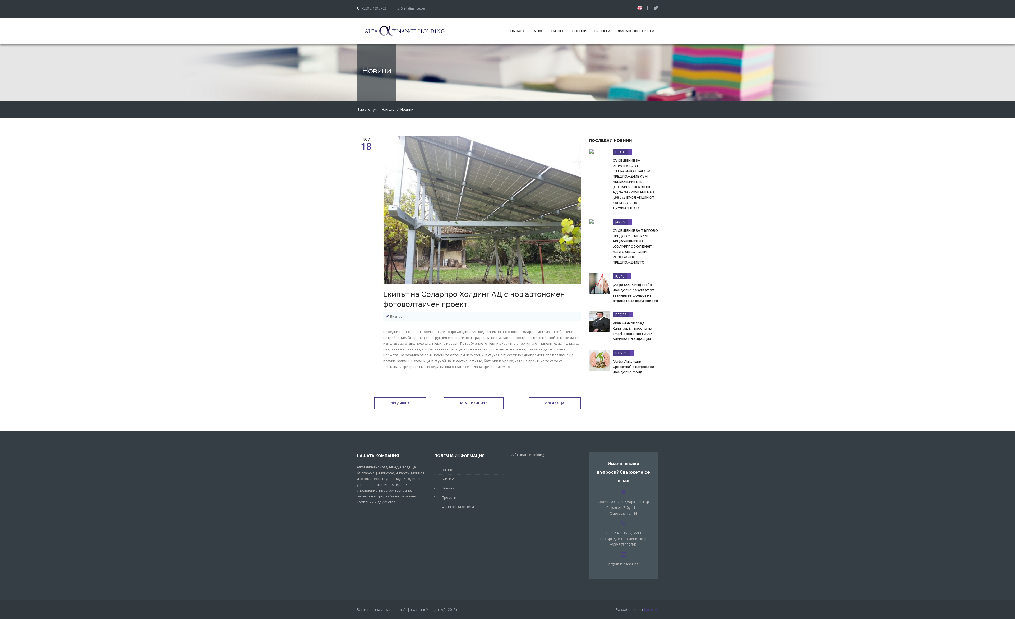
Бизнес (557, 31)
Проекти (602, 31)
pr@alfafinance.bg (411, 8)
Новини (579, 31)
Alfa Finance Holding (527, 454)
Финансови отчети (636, 31)
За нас (537, 31)
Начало (517, 31)
